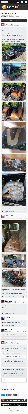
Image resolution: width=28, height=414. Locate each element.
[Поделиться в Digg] (7, 395)
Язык (6, 408)
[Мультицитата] (2, 211)
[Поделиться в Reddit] (11, 395)
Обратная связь (18, 408)
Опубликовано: (12, 25)
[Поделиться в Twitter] (2, 395)
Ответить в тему (14, 20)
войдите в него (5, 375)
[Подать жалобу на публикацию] (23, 25)
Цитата (6, 211)
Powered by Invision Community (14, 411)
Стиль (11, 408)
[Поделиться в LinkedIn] (14, 395)
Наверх (11, 211)
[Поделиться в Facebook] (4, 395)
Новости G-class (19, 16)
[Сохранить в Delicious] (9, 395)
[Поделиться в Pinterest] (16, 395)
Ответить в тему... (9, 380)
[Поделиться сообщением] (25, 25)
